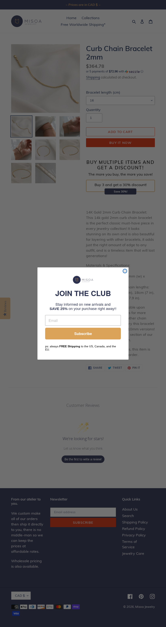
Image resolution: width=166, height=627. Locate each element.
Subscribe (83, 333)
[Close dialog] (125, 271)
